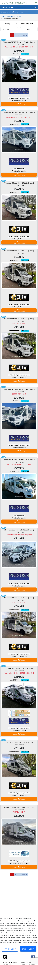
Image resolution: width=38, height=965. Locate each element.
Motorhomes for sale (14, 16)
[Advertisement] (19, 896)
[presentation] (5, 69)
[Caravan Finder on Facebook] (33, 957)
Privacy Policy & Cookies (28, 964)
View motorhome (19, 104)
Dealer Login (28, 949)
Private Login (10, 949)
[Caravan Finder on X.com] (5, 957)
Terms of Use (7, 964)
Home (3, 16)
